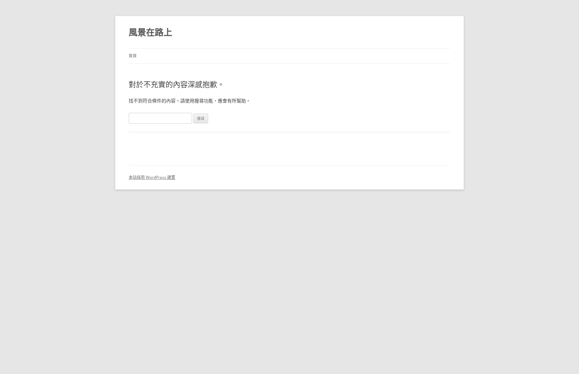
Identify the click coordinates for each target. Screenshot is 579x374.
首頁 (133, 56)
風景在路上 (150, 32)
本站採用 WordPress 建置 (152, 177)
